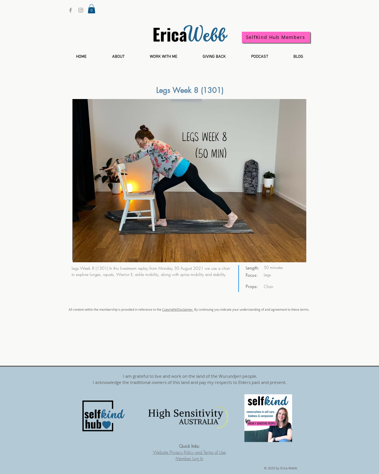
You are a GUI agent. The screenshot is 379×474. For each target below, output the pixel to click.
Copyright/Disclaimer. (177, 309)
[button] (91, 8)
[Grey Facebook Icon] (70, 10)
